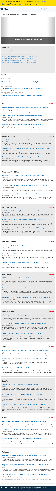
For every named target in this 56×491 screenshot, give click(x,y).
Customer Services (21, 4)
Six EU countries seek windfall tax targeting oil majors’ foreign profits (22, 438)
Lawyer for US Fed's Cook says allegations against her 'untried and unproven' (24, 323)
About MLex (19, 487)
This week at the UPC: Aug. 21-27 (12, 254)
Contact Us (30, 487)
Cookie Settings (21, 488)
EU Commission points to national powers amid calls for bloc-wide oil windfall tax (25, 429)
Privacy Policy (39, 487)
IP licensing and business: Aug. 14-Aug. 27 (14, 245)
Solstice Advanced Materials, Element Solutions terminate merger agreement (24, 175)
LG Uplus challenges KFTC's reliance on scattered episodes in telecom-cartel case (19, 52)
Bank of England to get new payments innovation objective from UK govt (23, 333)
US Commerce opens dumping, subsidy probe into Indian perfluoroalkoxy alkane (25, 358)
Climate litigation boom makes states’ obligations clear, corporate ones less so (24, 421)
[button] (5, 30)
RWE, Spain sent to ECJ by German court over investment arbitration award (24, 404)
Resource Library (36, 488)
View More (51, 103)
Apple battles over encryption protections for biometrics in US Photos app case (25, 228)
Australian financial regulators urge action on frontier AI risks (15, 50)
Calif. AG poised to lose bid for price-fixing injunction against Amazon (22, 115)
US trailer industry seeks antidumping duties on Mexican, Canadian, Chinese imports (26, 350)
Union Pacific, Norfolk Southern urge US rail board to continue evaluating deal (24, 185)
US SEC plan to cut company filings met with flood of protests (20, 278)
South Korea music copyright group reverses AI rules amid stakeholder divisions (25, 262)
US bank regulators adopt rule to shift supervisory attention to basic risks (23, 315)
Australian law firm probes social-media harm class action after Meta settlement (19, 62)
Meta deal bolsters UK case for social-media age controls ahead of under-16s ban (25, 474)
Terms (34, 487)
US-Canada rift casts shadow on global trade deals (28, 39)
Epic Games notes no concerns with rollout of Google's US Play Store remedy (23, 82)
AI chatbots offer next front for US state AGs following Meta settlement (21, 95)
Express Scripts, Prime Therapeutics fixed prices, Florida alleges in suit (22, 124)
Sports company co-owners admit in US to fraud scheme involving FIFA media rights (26, 297)
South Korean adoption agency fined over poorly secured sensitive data (17, 54)
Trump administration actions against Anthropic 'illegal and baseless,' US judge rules (19, 60)
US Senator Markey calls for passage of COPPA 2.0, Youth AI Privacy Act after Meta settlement (26, 465)
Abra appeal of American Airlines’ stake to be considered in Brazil (20, 194)
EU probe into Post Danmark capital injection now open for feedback (22, 394)
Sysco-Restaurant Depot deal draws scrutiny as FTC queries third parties (21, 88)
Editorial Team (25, 487)
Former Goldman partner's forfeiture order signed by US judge (20, 287)
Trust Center (44, 487)
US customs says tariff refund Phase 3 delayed (15, 367)
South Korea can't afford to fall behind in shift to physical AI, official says (17, 58)
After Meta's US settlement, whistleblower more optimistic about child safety (24, 455)
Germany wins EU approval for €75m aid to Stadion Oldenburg (20, 384)
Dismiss (52, 3)
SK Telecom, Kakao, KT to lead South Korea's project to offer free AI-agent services (19, 56)
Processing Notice (28, 488)
